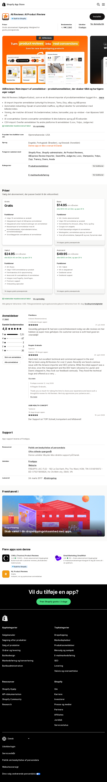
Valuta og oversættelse (66, 671)
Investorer (59, 699)
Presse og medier (63, 704)
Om (56, 689)
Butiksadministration (12, 666)
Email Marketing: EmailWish (75, 556)
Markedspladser (62, 640)
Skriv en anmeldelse (13, 357)
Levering (58, 666)
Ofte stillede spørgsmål (40, 451)
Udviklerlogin (8, 746)
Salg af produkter (11, 645)
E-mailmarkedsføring (38, 175)
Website (32, 465)
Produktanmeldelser (38, 166)
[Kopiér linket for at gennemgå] (38, 315)
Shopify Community (11, 699)
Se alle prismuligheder (94, 304)
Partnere (58, 709)
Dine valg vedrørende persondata (19, 774)
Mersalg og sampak (64, 650)
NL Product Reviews (19, 571)
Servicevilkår (8, 753)
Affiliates (58, 715)
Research (7, 704)
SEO (56, 660)
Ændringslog (50, 478)
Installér (97, 16)
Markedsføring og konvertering (17, 660)
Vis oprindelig (38, 126)
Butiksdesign (8, 655)
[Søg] (98, 4)
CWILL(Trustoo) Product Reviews (25, 556)
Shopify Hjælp (9, 689)
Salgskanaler (8, 635)
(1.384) (69, 27)
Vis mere (31, 378)
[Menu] (103, 4)
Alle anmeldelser (11, 362)
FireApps (82, 27)
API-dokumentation (11, 694)
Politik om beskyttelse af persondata (46, 447)
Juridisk (58, 720)
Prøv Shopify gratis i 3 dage (53, 601)
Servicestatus (61, 725)
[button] (27, 561)
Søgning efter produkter (14, 640)
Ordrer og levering (11, 650)
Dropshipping (61, 635)
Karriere (58, 694)
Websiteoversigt (10, 767)
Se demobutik (97, 24)
